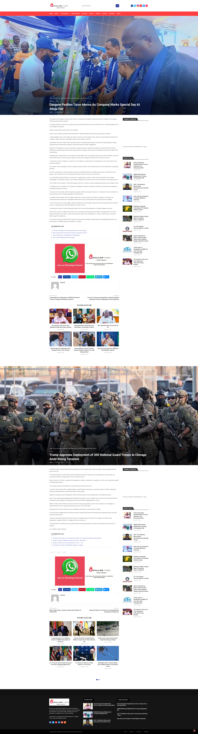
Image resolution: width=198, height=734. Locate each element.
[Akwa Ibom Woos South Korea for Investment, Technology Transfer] (84, 316)
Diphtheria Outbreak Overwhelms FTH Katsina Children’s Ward (141, 208)
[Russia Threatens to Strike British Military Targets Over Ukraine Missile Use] (84, 628)
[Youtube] (141, 6)
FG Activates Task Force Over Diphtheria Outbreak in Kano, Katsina (141, 262)
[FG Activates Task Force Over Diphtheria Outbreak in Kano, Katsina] (61, 316)
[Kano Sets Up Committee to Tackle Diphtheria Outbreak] (127, 198)
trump (64, 552)
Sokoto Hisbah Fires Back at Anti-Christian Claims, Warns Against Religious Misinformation (141, 238)
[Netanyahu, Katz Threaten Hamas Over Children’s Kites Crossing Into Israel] (108, 653)
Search (117, 5)
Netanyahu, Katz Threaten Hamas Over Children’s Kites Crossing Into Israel (108, 664)
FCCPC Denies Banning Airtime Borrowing (63, 237)
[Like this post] (60, 276)
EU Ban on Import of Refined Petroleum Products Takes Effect (69, 540)
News (56, 13)
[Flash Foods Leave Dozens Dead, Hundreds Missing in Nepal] (108, 628)
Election (84, 13)
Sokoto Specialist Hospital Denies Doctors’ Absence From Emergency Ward (141, 165)
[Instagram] (138, 6)
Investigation (76, 13)
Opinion (98, 13)
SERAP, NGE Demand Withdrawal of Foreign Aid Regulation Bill (140, 176)
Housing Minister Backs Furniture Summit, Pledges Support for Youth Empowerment (84, 350)
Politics (104, 13)
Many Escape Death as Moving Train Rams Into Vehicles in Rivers (70, 233)
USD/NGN (136, 146)
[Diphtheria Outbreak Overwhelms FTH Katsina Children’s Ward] (127, 209)
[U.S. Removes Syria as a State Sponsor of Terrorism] (84, 653)
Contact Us (138, 731)
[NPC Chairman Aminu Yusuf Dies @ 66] (108, 316)
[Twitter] (135, 6)
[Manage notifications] (194, 730)
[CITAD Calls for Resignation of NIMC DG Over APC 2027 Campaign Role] (127, 250)
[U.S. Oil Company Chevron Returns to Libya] (127, 229)
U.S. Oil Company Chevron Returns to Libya (141, 227)
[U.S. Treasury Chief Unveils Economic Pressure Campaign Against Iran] (61, 653)
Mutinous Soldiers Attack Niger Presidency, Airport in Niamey (141, 218)
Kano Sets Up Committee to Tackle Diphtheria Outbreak (141, 198)
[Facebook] (132, 6)
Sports (91, 13)
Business (112, 13)
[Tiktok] (147, 6)
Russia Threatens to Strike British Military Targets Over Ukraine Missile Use (84, 639)
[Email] (144, 6)
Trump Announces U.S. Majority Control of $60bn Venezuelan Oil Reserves (60, 639)
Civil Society (64, 13)
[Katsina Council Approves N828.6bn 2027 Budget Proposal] (108, 339)
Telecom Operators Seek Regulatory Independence (66, 235)
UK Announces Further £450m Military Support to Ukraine (68, 545)
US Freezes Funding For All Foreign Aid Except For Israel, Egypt (69, 230)
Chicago (52, 552)
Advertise (146, 731)
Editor (51, 112)
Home (51, 13)
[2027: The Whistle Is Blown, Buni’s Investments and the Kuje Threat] (127, 187)
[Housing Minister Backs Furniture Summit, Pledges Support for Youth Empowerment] (84, 339)
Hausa (118, 13)
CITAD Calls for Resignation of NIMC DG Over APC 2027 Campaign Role (141, 250)
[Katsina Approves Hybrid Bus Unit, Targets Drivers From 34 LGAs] (61, 339)
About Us (131, 731)
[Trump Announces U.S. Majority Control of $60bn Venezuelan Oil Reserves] (61, 628)
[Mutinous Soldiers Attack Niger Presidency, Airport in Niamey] (127, 219)
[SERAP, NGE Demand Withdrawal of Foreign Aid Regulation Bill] (127, 177)
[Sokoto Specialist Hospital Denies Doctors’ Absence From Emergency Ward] (127, 165)
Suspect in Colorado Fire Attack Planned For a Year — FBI (68, 542)
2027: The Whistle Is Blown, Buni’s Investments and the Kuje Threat (141, 187)
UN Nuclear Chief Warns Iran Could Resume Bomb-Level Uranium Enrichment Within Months (77, 538)
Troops (58, 552)
